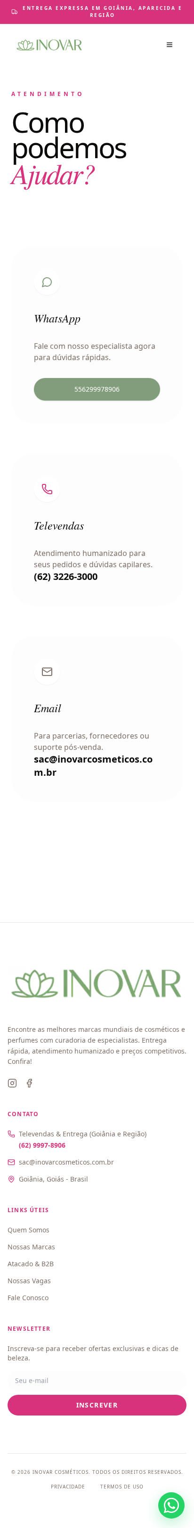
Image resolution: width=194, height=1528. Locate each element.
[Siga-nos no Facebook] (29, 1083)
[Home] (49, 44)
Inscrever (97, 1404)
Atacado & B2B (31, 1263)
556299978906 (97, 389)
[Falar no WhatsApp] (171, 1505)
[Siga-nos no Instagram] (12, 1083)
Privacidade (68, 1486)
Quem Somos (28, 1229)
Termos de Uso (122, 1486)
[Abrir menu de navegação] (169, 44)
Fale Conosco (28, 1297)
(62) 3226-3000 (65, 576)
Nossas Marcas (31, 1246)
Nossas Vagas (29, 1280)
